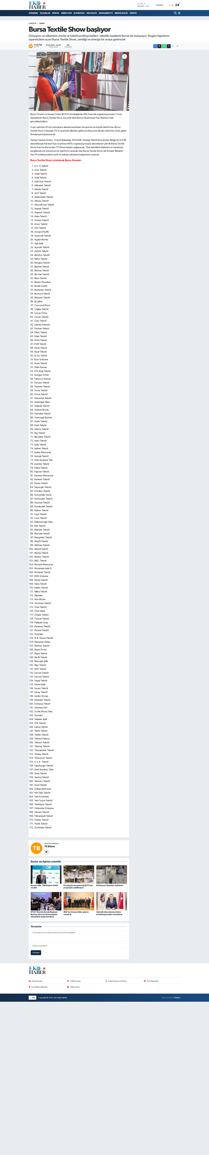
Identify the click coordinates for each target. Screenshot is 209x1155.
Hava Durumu (37, 981)
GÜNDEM (33, 13)
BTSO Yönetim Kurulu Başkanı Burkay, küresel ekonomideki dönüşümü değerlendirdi (44, 914)
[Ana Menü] (178, 13)
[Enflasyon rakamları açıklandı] (111, 874)
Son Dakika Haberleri (39, 987)
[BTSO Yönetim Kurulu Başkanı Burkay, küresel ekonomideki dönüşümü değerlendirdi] (46, 901)
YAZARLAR (45, 13)
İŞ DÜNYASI (79, 13)
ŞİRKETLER (66, 13)
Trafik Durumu (75, 981)
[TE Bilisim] (36, 848)
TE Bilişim (176, 998)
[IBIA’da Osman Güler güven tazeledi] (78, 901)
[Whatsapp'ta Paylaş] (164, 46)
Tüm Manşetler (153, 981)
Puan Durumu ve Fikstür (117, 981)
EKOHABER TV (106, 13)
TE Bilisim (49, 846)
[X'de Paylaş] (159, 46)
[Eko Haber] (38, 5)
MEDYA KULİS (121, 13)
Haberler (32, 23)
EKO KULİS (92, 13)
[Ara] (175, 13)
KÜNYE (133, 13)
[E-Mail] (46, 852)
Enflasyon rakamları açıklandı (109, 885)
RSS (33, 998)
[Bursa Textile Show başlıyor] (79, 81)
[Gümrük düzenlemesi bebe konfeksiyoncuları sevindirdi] (111, 901)
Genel (42, 23)
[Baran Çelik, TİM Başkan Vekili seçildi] (46, 874)
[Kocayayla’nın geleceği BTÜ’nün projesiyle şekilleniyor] (78, 874)
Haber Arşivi (75, 987)
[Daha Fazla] (169, 46)
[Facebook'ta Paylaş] (155, 46)
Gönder (36, 953)
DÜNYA (55, 13)
